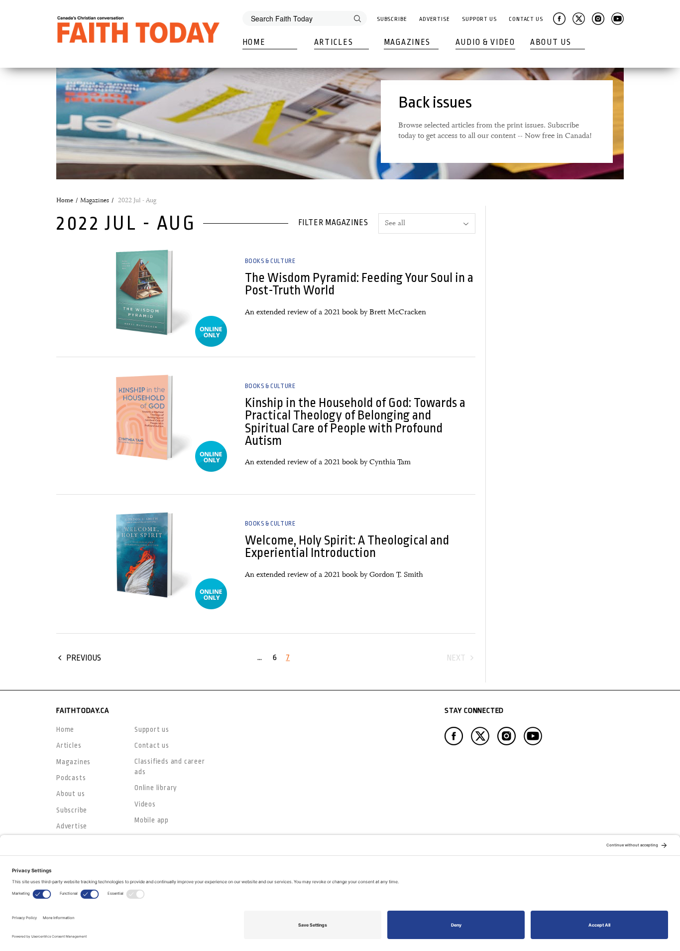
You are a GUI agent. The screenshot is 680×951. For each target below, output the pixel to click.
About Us (550, 42)
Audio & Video (485, 42)
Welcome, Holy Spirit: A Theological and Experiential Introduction (347, 546)
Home (254, 42)
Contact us (151, 745)
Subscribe (392, 19)
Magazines (407, 42)
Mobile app (151, 820)
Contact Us (526, 19)
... (259, 657)
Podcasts (71, 778)
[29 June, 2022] (144, 292)
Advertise (434, 19)
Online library (155, 788)
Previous (83, 658)
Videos (145, 804)
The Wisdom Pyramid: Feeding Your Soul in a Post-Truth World (359, 284)
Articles (333, 42)
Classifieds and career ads (169, 766)
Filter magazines (333, 222)
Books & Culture (270, 261)
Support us (151, 729)
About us (70, 794)
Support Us (479, 19)
